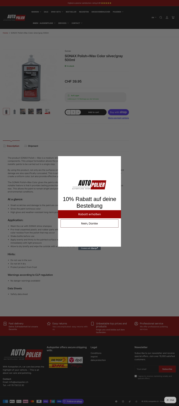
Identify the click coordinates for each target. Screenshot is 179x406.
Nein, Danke (89, 223)
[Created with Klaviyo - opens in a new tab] (89, 248)
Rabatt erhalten (89, 214)
